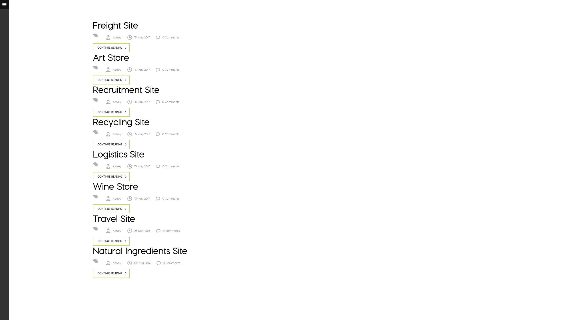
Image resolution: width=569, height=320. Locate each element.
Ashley (117, 37)
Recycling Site (121, 122)
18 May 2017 (142, 69)
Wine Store (115, 186)
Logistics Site (118, 154)
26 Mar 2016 (142, 230)
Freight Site (115, 25)
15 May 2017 (142, 102)
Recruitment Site (126, 89)
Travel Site (114, 218)
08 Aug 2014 (142, 263)
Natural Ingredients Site (140, 251)
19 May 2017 (142, 37)
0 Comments (170, 37)
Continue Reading (110, 47)
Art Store (111, 57)
